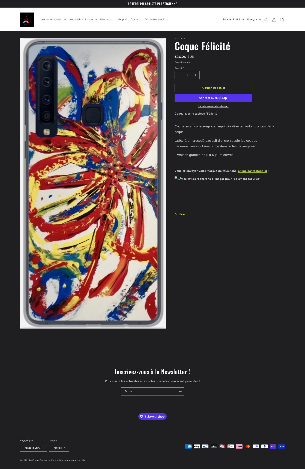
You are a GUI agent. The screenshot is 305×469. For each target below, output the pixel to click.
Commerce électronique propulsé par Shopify (62, 460)
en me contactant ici (252, 171)
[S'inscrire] (180, 391)
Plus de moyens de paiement (213, 106)
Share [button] (182, 214)
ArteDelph (34, 460)
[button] (53, 19)
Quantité (179, 68)
